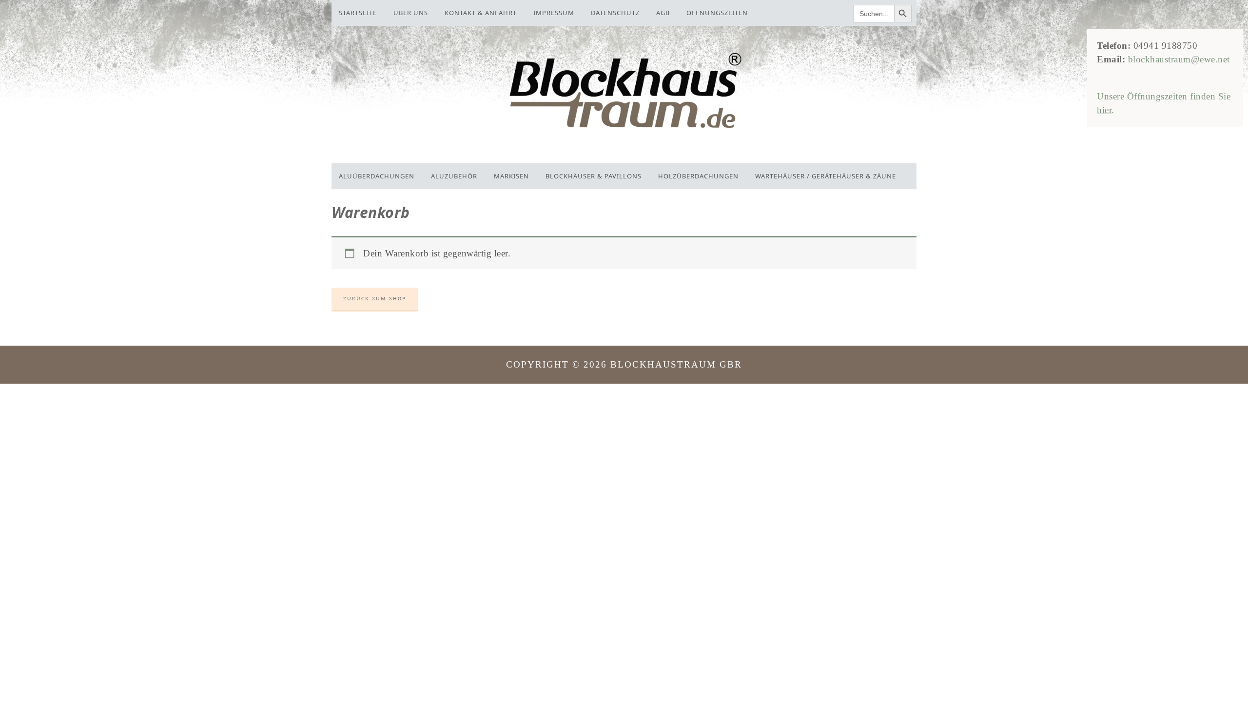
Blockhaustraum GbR (624, 91)
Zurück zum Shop (374, 298)
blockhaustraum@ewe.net (1179, 59)
